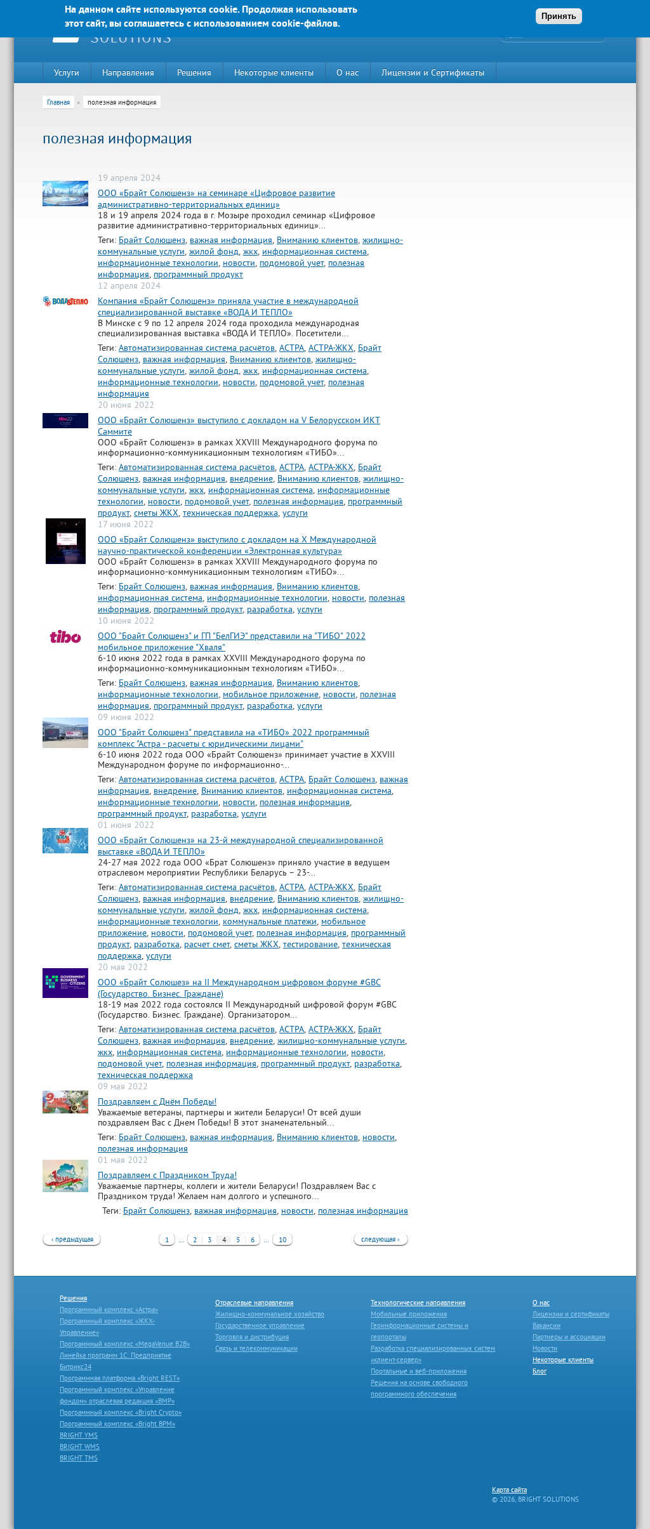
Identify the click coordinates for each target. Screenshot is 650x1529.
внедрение (251, 478)
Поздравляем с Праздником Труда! (167, 1175)
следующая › (380, 1239)
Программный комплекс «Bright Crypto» (121, 1412)
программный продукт (198, 274)
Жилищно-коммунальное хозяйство (269, 1313)
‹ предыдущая (72, 1239)
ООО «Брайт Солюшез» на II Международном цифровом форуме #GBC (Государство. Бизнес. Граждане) (239, 987)
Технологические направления (418, 1302)
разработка (270, 609)
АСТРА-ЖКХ (331, 347)
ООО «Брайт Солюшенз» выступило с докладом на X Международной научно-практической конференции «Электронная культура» (237, 545)
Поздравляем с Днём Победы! (157, 1101)
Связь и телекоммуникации (256, 1348)
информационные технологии (158, 262)
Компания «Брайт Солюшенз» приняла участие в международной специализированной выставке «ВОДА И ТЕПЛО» (228, 306)
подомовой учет (292, 262)
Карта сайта (509, 1489)
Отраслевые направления (254, 1302)
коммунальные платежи (270, 921)
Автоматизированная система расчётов (197, 347)
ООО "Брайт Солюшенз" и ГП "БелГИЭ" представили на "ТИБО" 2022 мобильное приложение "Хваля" (232, 641)
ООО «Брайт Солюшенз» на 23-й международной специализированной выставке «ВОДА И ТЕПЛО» (240, 845)
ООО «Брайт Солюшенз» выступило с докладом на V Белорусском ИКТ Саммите (239, 425)
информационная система (314, 251)
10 (282, 1239)
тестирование (310, 944)
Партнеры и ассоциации (569, 1336)
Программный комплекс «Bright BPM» (117, 1423)
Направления (128, 72)
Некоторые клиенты (274, 72)
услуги (295, 512)
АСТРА (291, 347)
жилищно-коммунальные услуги (341, 1040)
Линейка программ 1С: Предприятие (115, 1355)
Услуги (66, 72)
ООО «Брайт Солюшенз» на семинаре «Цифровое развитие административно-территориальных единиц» (216, 198)
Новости (545, 1348)
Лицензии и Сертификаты (432, 72)
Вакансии (546, 1325)
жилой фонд (214, 251)
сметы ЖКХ (156, 512)
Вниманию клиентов (317, 240)
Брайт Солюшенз (152, 240)
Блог (540, 1371)
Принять (558, 16)
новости (239, 262)
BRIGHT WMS (80, 1446)
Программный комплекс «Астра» (109, 1309)
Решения (194, 72)
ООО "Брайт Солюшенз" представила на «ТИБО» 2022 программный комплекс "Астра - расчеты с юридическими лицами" (233, 737)
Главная (58, 102)
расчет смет (207, 944)
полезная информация (298, 501)
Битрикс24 (75, 1366)
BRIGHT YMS (79, 1435)
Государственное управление (260, 1325)
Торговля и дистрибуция (252, 1336)
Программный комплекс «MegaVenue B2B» (125, 1343)
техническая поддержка (230, 512)
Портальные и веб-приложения (419, 1371)
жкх (250, 251)
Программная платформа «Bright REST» (120, 1378)
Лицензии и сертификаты (571, 1313)
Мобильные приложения (409, 1313)
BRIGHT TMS (79, 1458)
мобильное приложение (271, 694)
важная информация (231, 240)
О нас (347, 72)
